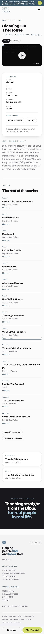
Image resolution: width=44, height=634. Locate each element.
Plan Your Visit (32, 630)
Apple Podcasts (15, 120)
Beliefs (5, 619)
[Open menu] (39, 9)
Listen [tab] (16, 41)
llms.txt (5, 622)
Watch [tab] (6, 41)
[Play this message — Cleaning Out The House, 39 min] (22, 55)
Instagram (6, 606)
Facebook (15, 606)
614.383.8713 (7, 597)
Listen (5, 208)
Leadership (14, 619)
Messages (6, 20)
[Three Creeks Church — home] (6, 10)
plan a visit (24, 132)
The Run (17, 20)
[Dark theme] (39, 543)
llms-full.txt (16, 622)
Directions (11, 630)
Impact (23, 619)
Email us (5, 600)
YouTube (24, 606)
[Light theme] (32, 543)
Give (29, 619)
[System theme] (36, 543)
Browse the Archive (13, 439)
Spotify (31, 120)
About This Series (12, 432)
